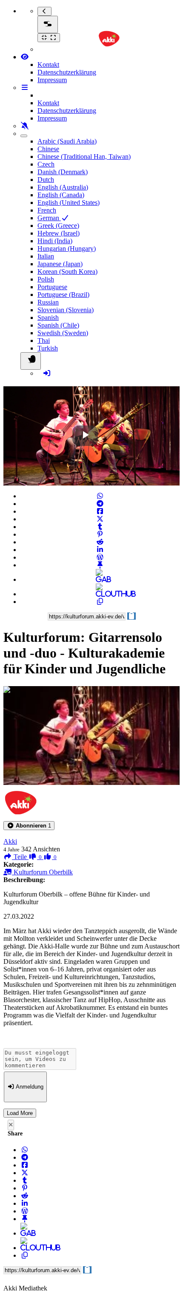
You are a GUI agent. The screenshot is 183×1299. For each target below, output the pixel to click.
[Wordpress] (100, 557)
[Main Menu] (47, 24)
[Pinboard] (100, 565)
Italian (45, 256)
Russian (48, 302)
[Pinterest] (100, 534)
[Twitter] (100, 519)
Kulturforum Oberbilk (42, 872)
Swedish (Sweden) (62, 332)
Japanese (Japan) (60, 263)
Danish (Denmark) (62, 171)
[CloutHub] (100, 594)
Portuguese (52, 286)
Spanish (48, 317)
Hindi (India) (54, 240)
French (46, 210)
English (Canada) (60, 194)
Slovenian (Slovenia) (65, 309)
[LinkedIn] (100, 549)
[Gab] (100, 579)
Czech (45, 164)
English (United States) (68, 202)
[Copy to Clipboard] (100, 601)
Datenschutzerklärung (66, 72)
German (49, 217)
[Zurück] (44, 11)
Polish (45, 279)
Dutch (45, 179)
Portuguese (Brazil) (63, 294)
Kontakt (48, 64)
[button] (28, 825)
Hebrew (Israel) (58, 233)
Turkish (47, 348)
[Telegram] (100, 503)
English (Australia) (62, 187)
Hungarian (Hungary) (66, 248)
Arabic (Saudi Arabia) (67, 141)
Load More (20, 1113)
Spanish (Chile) (58, 325)
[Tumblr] (100, 526)
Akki (10, 841)
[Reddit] (100, 542)
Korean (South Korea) (67, 271)
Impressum (52, 79)
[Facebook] (100, 511)
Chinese (48, 148)
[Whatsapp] (100, 496)
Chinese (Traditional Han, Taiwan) (84, 156)
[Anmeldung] (46, 373)
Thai (43, 340)
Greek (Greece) (58, 225)
